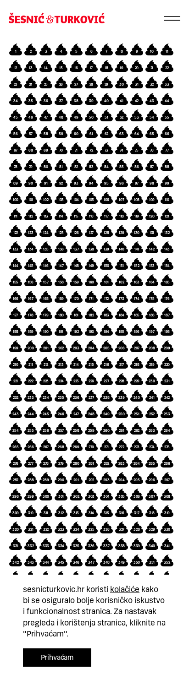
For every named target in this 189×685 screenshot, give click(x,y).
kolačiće (124, 589)
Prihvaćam (57, 657)
